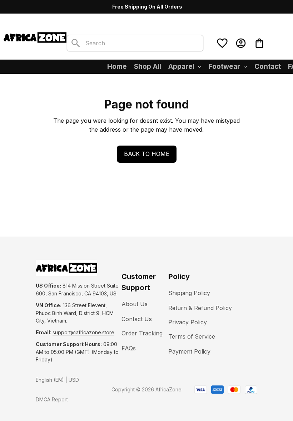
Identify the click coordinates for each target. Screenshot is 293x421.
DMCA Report (52, 399)
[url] (83, 332)
